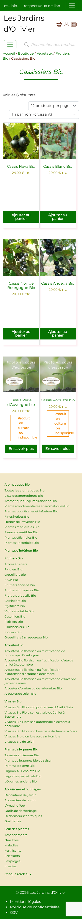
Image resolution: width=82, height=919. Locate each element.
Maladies (11, 845)
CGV (14, 912)
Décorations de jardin (20, 795)
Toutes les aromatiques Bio (24, 490)
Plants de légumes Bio (21, 749)
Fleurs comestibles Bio (21, 532)
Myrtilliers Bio (15, 606)
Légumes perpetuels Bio (23, 776)
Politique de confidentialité (35, 907)
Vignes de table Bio (19, 611)
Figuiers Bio (13, 569)
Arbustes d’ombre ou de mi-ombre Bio (33, 688)
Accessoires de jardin (20, 800)
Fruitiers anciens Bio (20, 585)
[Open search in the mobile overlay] (50, 44)
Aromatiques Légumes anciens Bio (31, 501)
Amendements (16, 835)
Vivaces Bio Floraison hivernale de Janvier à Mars (41, 731)
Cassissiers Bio (15, 601)
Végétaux (45, 53)
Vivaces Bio (13, 701)
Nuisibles (11, 840)
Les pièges (12, 861)
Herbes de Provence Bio (22, 522)
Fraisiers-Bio (14, 621)
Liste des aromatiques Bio (24, 495)
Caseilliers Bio (15, 616)
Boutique (26, 53)
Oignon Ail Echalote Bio (22, 771)
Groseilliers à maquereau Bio (26, 637)
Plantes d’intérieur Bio (21, 550)
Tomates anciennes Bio (22, 755)
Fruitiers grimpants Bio (22, 590)
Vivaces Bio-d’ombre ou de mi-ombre (32, 736)
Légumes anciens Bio (21, 781)
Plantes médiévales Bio (22, 527)
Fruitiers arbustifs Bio (20, 595)
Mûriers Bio (13, 632)
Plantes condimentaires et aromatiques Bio (37, 506)
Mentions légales (25, 901)
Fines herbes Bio (17, 516)
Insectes (11, 866)
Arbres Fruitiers (16, 564)
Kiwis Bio (11, 580)
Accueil (9, 53)
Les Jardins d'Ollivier (48, 892)
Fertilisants (13, 850)
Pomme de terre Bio (20, 765)
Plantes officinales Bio (21, 537)
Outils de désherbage (21, 811)
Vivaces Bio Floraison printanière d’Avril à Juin (39, 707)
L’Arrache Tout (15, 805)
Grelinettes (13, 821)
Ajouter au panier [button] (21, 217)
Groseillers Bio (15, 574)
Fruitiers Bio (14, 558)
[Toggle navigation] (72, 5)
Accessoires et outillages (23, 789)
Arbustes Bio (14, 645)
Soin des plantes (17, 829)
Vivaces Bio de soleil (19, 741)
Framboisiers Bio (17, 627)
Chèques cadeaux (18, 874)
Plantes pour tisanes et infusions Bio (31, 511)
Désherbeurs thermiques (23, 816)
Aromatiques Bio (17, 484)
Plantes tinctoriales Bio (22, 542)
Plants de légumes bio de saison (28, 760)
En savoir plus (21, 448)
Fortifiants (12, 856)
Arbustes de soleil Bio (20, 693)
